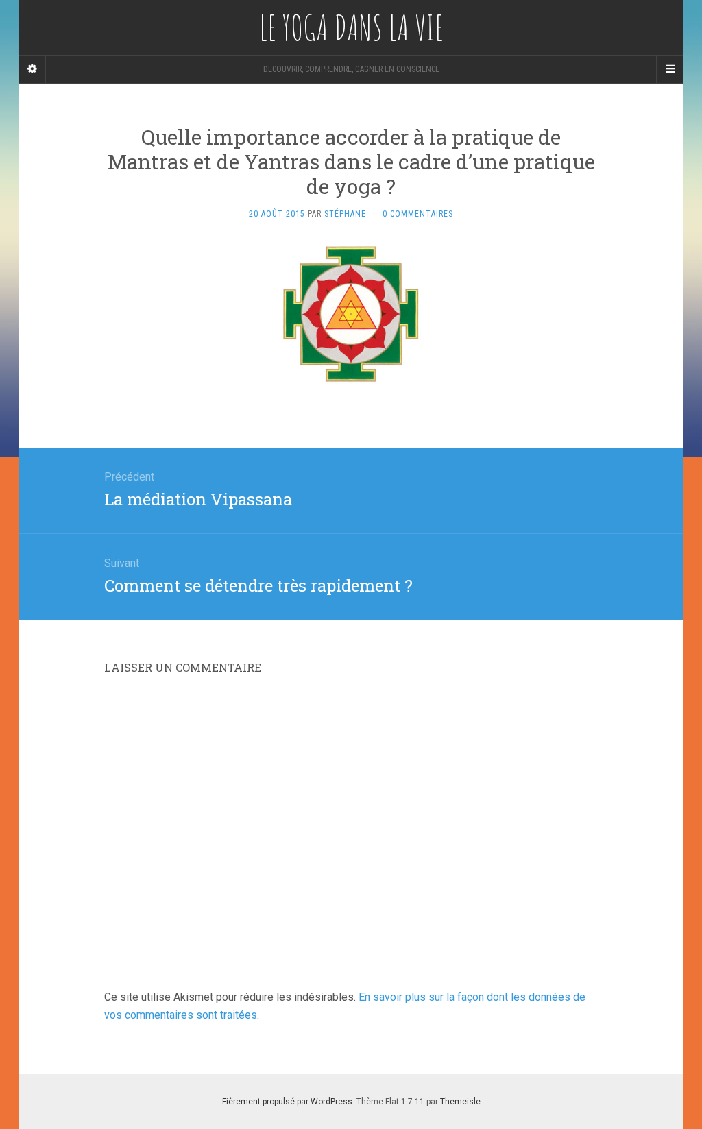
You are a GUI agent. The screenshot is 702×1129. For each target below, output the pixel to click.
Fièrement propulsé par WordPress (287, 1101)
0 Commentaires (418, 214)
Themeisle (460, 1101)
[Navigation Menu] (669, 69)
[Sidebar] (32, 69)
